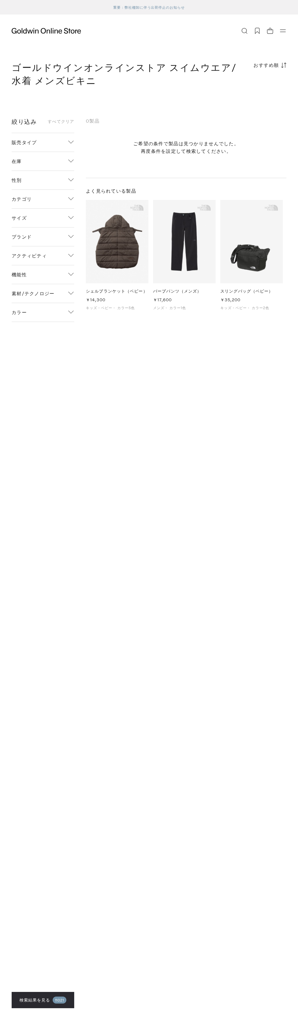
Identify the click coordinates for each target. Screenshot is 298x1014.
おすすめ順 (266, 65)
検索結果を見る (41, 1000)
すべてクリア (61, 121)
